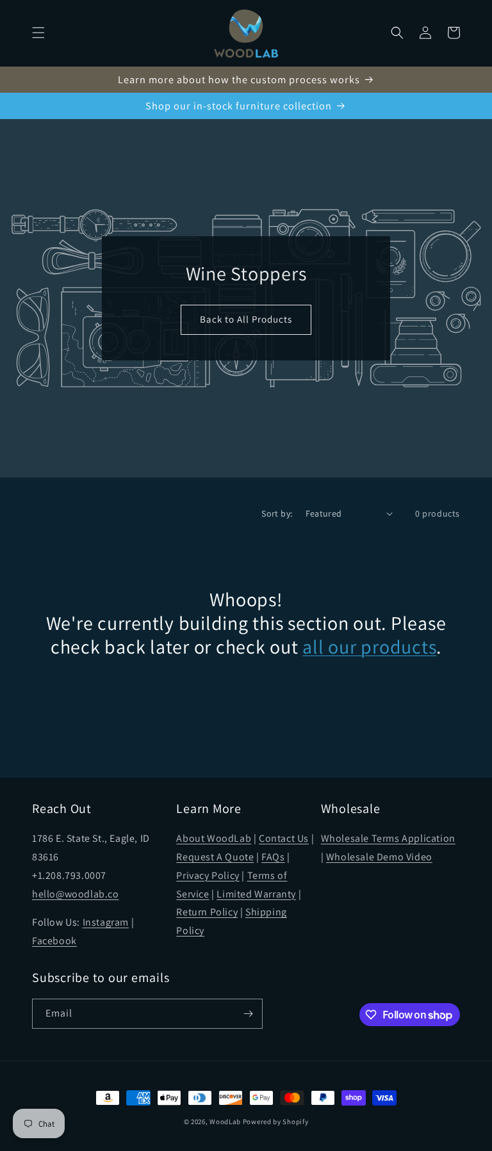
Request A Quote (215, 857)
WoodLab (225, 1121)
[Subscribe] (248, 1014)
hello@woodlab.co (75, 894)
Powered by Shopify (276, 1121)
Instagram (106, 922)
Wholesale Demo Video (379, 857)
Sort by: (276, 513)
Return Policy (207, 912)
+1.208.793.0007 (69, 875)
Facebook (54, 940)
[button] (38, 33)
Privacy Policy (207, 875)
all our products (369, 647)
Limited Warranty (256, 894)
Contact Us (284, 838)
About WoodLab (213, 838)
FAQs (272, 857)
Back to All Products (246, 319)
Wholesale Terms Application (388, 838)
